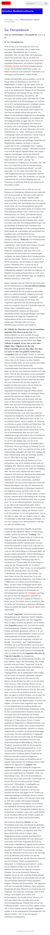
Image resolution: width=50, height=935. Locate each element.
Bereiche (36, 20)
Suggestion (38, 63)
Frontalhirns (32, 593)
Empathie (8, 66)
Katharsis (30, 63)
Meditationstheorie (26, 20)
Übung (25, 66)
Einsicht (16, 66)
